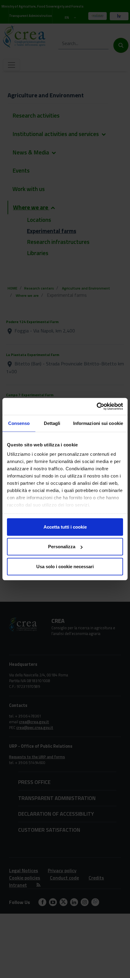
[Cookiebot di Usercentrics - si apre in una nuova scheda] (96, 406)
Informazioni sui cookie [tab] (98, 423)
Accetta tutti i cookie (65, 526)
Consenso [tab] (19, 423)
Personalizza (61, 546)
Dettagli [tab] (52, 423)
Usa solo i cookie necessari (65, 566)
